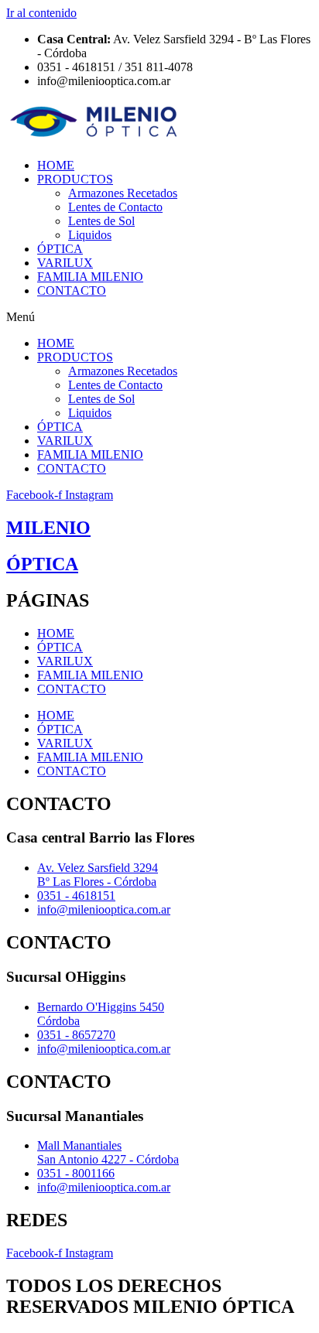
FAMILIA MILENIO (90, 276)
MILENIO (48, 528)
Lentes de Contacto (115, 207)
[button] (159, 317)
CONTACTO (71, 290)
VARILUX (65, 262)
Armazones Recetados (122, 193)
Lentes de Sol (101, 220)
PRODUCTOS (75, 179)
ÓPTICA (60, 248)
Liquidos (89, 234)
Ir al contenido (41, 12)
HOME (55, 165)
